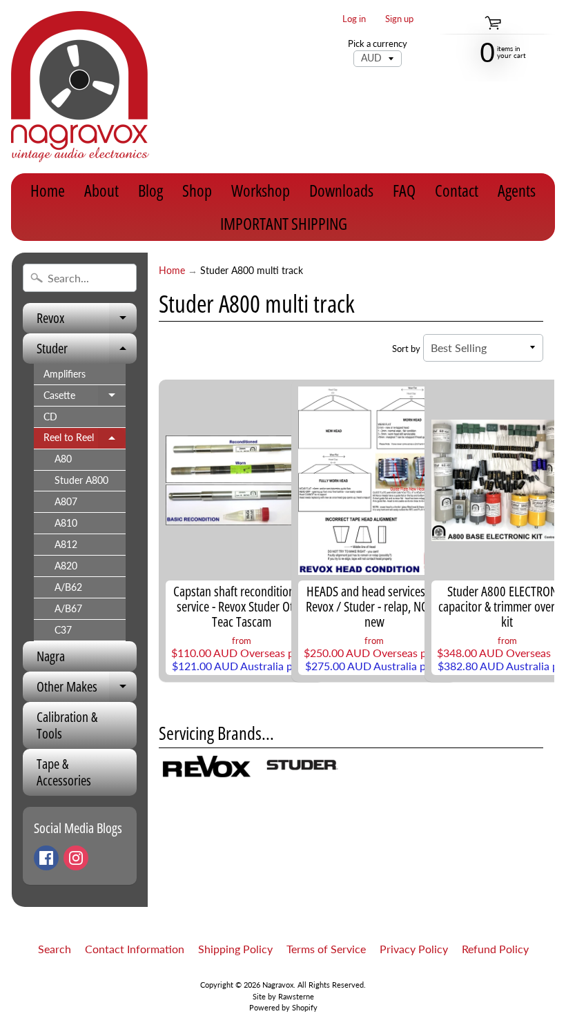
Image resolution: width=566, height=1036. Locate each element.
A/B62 (68, 587)
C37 (63, 630)
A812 (66, 544)
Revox (87, 321)
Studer (87, 351)
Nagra (51, 656)
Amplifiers (64, 374)
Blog (150, 190)
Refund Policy (495, 948)
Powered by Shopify (283, 1007)
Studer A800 (81, 480)
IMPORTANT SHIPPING (283, 223)
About (101, 190)
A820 (66, 565)
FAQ (404, 190)
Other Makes (87, 689)
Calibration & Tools (67, 725)
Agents (517, 190)
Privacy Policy (414, 948)
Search (54, 948)
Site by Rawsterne (283, 996)
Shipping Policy (235, 948)
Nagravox (277, 984)
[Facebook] (46, 858)
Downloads (341, 190)
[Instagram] (76, 858)
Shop (197, 190)
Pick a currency (377, 44)
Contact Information (134, 948)
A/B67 (68, 608)
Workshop (260, 190)
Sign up (399, 18)
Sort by (406, 348)
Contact (456, 190)
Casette (84, 398)
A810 (66, 523)
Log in (354, 18)
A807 (66, 501)
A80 (63, 459)
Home (47, 190)
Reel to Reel (84, 440)
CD (50, 416)
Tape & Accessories (64, 772)
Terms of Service (326, 948)
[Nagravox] (80, 86)
